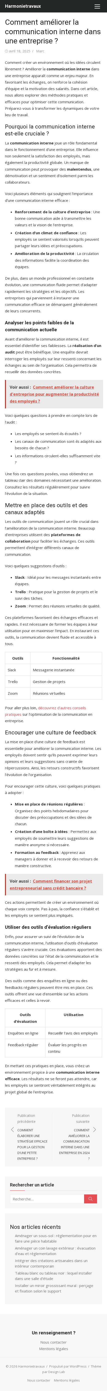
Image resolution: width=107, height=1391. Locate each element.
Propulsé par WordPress (68, 1366)
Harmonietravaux (23, 6)
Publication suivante (74, 1137)
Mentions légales (53, 1348)
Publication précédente (32, 1137)
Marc (40, 51)
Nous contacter (53, 1342)
